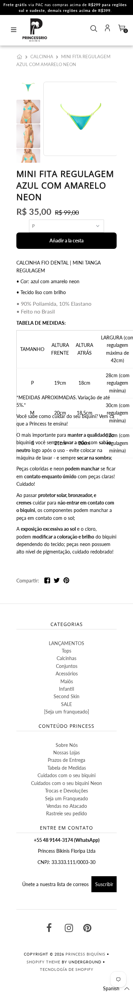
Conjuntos (66, 666)
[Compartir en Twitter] (57, 581)
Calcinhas (66, 658)
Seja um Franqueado (66, 798)
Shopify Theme (43, 962)
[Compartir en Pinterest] (66, 581)
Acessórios (67, 673)
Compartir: (27, 580)
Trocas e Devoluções (66, 790)
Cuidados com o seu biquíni (66, 775)
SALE (66, 704)
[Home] (20, 56)
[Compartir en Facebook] (47, 581)
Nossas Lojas (66, 752)
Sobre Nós (67, 745)
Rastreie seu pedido (66, 813)
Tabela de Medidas (66, 768)
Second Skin (66, 696)
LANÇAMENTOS (66, 643)
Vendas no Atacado (66, 806)
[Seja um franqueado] (66, 712)
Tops (66, 651)
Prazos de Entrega (66, 760)
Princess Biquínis (85, 954)
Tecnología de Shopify (66, 969)
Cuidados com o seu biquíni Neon (66, 783)
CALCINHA (41, 56)
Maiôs (66, 681)
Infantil (66, 689)
